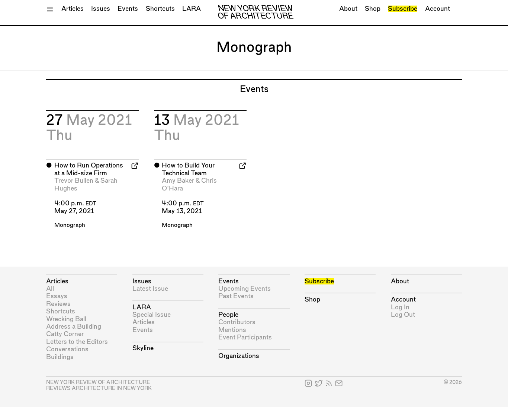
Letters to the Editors (77, 342)
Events (128, 9)
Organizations (238, 356)
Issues (100, 9)
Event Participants (245, 337)
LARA (191, 9)
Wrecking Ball (66, 319)
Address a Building (73, 326)
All (50, 289)
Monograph (69, 225)
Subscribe (402, 9)
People (228, 315)
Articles (72, 9)
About (348, 9)
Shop (372, 9)
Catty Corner (65, 334)
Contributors (236, 322)
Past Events (236, 296)
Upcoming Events (244, 289)
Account (437, 9)
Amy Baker (178, 181)
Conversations (67, 349)
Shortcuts (160, 9)
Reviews (58, 304)
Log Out (403, 315)
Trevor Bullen (73, 181)
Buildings (60, 357)
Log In (400, 307)
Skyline (143, 348)
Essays (56, 296)
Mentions (232, 330)
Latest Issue (150, 289)
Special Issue (151, 315)
